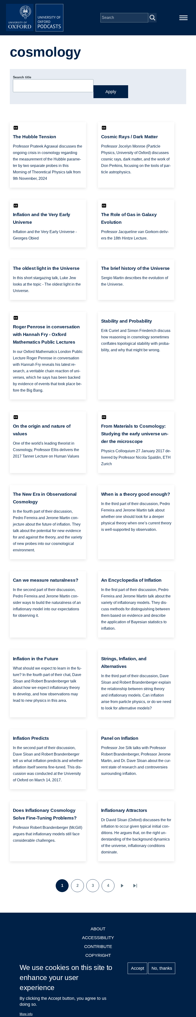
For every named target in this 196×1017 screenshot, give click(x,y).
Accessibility (98, 937)
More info (26, 1014)
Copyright (98, 955)
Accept (137, 968)
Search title (22, 77)
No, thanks (162, 968)
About (98, 928)
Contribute (98, 946)
